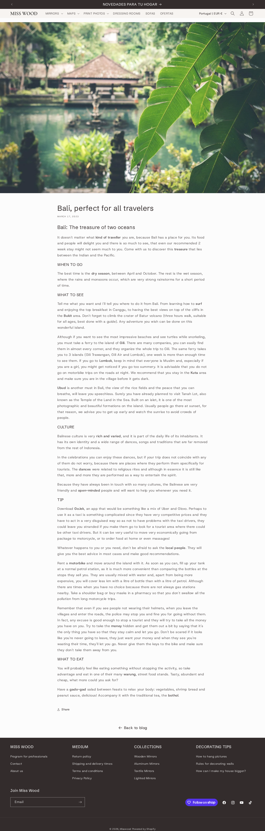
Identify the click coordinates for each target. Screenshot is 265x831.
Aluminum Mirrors (147, 764)
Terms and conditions (87, 771)
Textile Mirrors (144, 771)
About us (16, 771)
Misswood (125, 828)
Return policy (81, 756)
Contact (16, 764)
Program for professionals (29, 756)
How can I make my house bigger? (221, 771)
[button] (54, 13)
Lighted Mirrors (145, 778)
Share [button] (65, 709)
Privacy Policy (82, 778)
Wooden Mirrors (145, 756)
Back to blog (135, 727)
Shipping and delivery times (92, 764)
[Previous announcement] (11, 4)
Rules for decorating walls (215, 764)
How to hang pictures (211, 756)
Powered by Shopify (144, 828)
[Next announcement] (253, 4)
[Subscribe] (80, 802)
